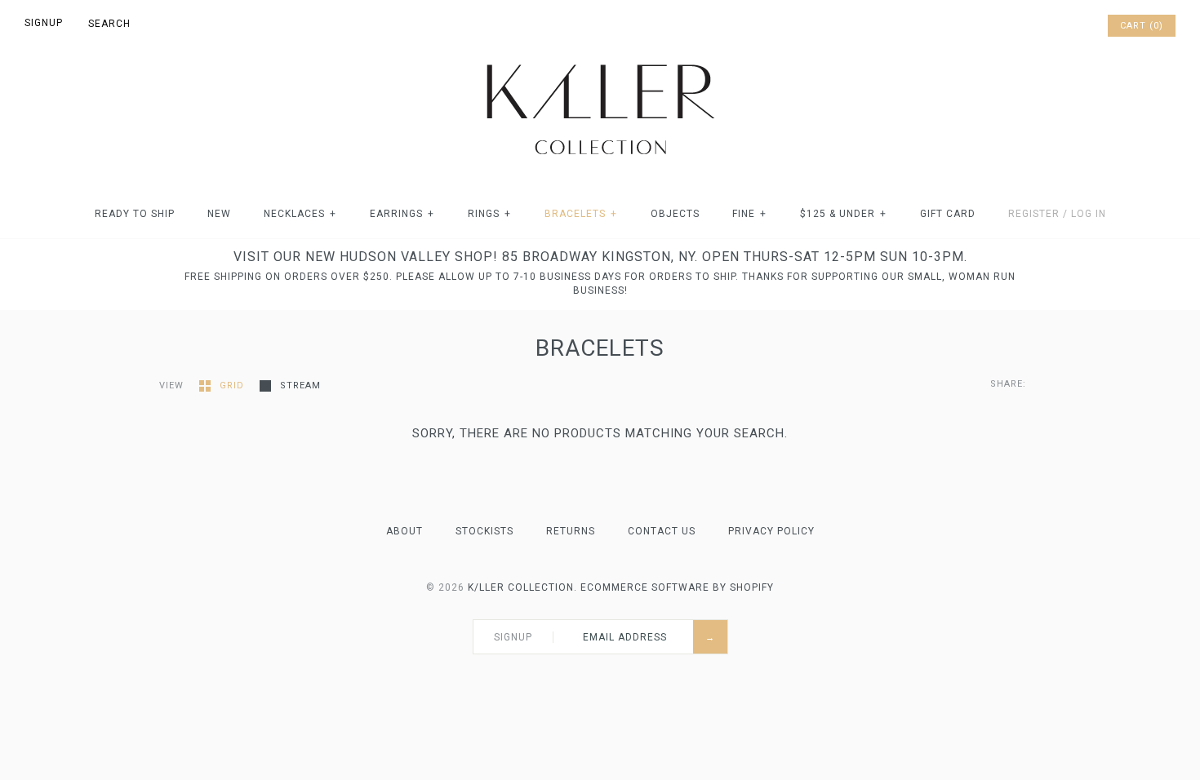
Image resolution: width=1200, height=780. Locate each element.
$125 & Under (843, 213)
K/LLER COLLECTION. (522, 587)
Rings (489, 213)
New (219, 213)
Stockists (484, 531)
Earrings (402, 213)
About (404, 531)
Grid (233, 385)
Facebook (1029, 26)
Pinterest (1050, 26)
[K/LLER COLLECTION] (600, 60)
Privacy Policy (771, 531)
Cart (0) (1141, 25)
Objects (675, 213)
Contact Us (662, 531)
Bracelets (580, 213)
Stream (300, 385)
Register (1034, 213)
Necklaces (300, 213)
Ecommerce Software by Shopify (677, 587)
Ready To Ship (135, 213)
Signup (43, 23)
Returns (570, 531)
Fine (749, 213)
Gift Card (948, 213)
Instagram (1071, 26)
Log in (1088, 213)
